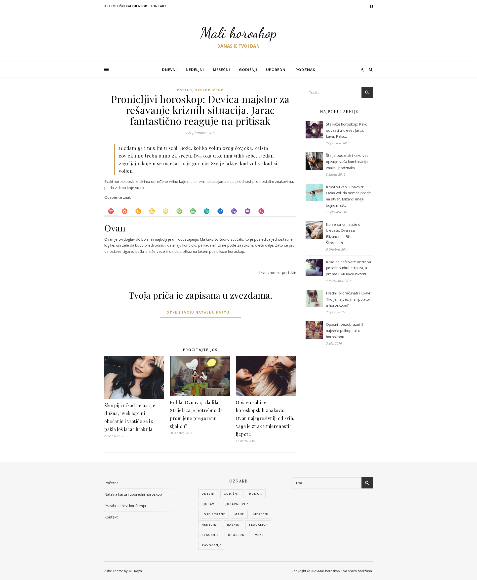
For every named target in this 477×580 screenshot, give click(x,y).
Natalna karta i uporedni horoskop (133, 494)
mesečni (261, 514)
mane (239, 514)
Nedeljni (195, 69)
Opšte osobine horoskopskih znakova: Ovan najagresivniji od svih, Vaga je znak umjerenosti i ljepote (265, 418)
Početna (111, 482)
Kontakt (158, 6)
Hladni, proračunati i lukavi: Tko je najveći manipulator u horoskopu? (348, 299)
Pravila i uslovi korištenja (125, 505)
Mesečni (221, 69)
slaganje (210, 535)
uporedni (237, 535)
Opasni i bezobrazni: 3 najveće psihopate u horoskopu (345, 330)
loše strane (213, 514)
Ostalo (184, 90)
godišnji (232, 493)
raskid (233, 524)
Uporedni (276, 69)
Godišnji (248, 69)
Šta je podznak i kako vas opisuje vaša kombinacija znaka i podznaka (347, 161)
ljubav (208, 504)
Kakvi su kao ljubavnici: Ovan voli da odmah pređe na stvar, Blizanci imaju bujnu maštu (348, 196)
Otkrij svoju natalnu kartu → (200, 312)
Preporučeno (209, 90)
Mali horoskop (238, 32)
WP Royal (135, 571)
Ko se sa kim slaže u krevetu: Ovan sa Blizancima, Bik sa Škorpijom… (343, 233)
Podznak (305, 69)
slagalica (258, 524)
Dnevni (169, 69)
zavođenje (212, 545)
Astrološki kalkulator (125, 6)
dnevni (208, 493)
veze (259, 535)
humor (255, 493)
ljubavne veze (237, 504)
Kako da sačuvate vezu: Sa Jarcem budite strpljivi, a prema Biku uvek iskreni (348, 267)
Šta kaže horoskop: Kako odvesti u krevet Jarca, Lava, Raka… (346, 130)
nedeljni (210, 524)
